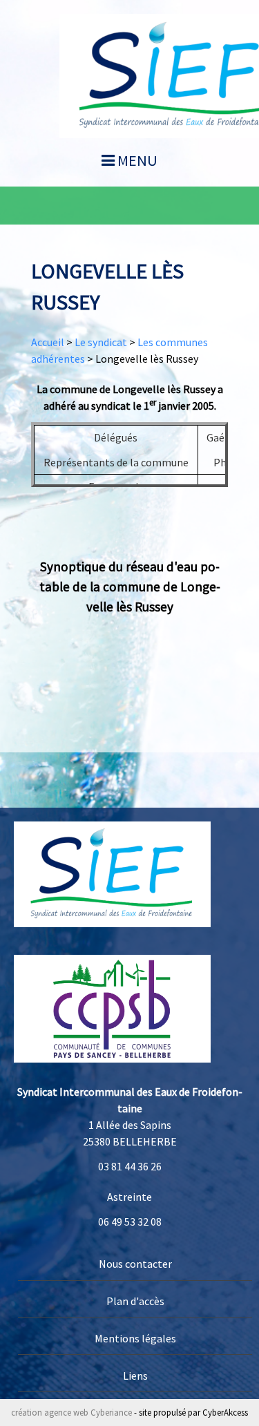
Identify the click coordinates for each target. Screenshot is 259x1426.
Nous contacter (135, 1264)
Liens (135, 1375)
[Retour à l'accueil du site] (112, 873)
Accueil (47, 342)
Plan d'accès (135, 1301)
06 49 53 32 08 (130, 1221)
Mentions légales (135, 1338)
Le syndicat (101, 342)
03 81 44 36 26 (130, 1166)
